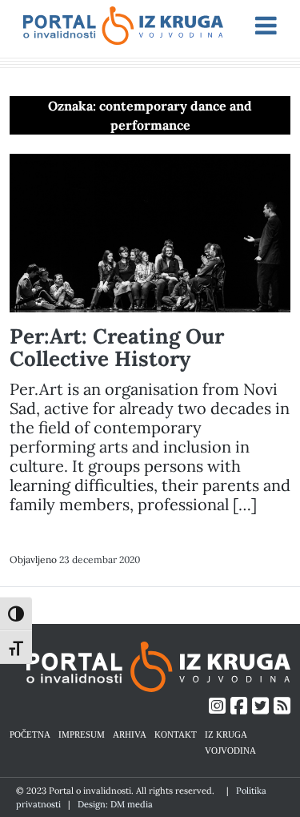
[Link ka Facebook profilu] (238, 706)
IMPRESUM (81, 734)
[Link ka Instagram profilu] (217, 706)
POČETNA (30, 734)
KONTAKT (175, 734)
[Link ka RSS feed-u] (282, 706)
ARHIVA (129, 734)
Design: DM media (115, 804)
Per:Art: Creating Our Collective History (117, 347)
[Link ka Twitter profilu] (260, 706)
